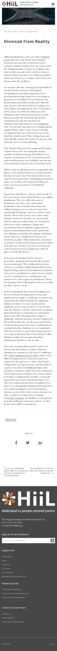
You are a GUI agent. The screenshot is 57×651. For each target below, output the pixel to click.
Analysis (10, 419)
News (4, 560)
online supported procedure (23, 355)
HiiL (9, 644)
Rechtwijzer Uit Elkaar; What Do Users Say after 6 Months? (41, 470)
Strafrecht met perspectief (13, 597)
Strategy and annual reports (14, 576)
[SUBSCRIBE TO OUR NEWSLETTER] (52, 540)
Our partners (7, 572)
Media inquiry (8, 618)
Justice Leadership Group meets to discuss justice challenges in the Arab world (16, 472)
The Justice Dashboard (12, 589)
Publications (7, 556)
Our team (6, 568)
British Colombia (15, 398)
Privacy (52, 644)
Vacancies (6, 564)
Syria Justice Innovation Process (16, 593)
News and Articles (28, 31)
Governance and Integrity (13, 621)
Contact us (6, 614)
